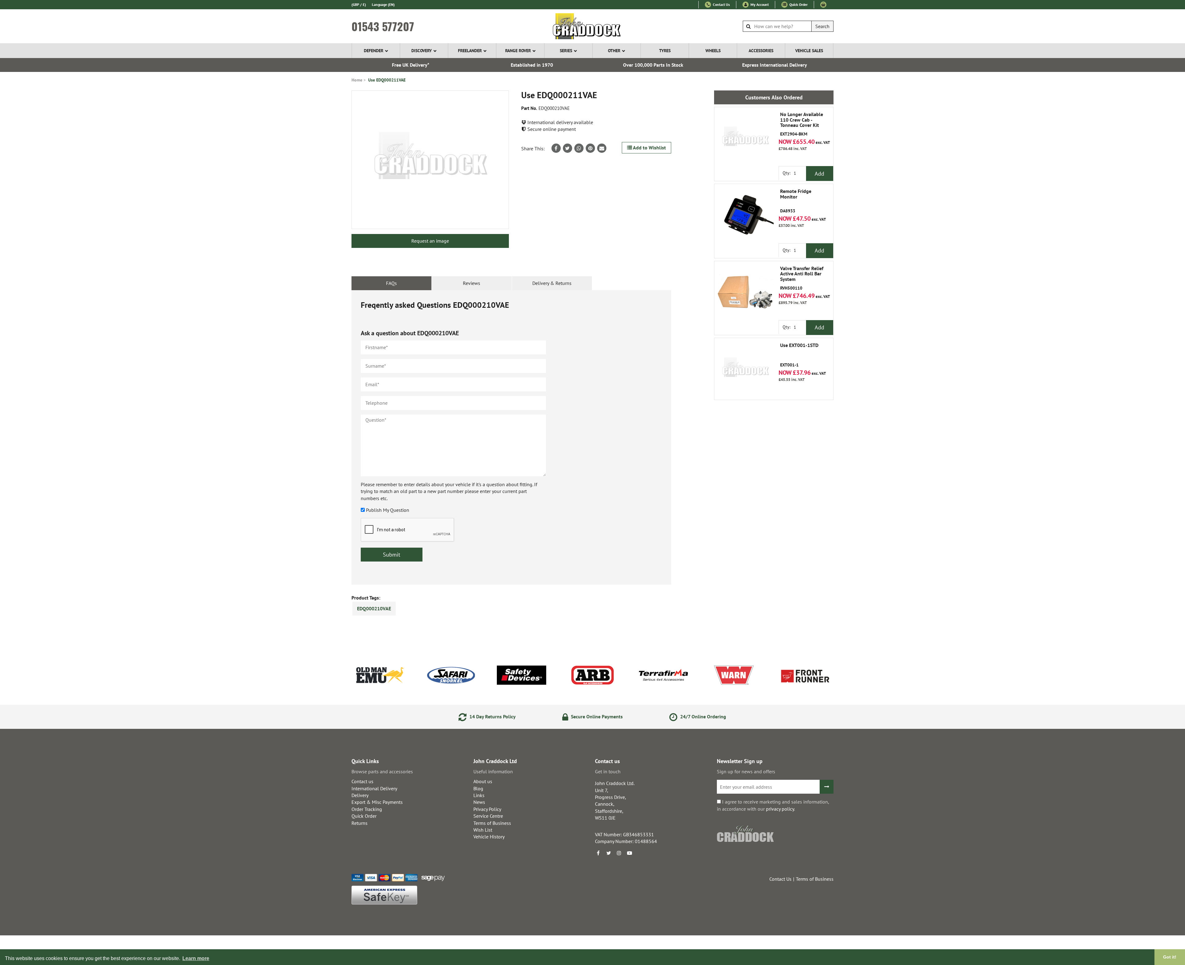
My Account (759, 4)
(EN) (383, 4)
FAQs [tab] (391, 283)
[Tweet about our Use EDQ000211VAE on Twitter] (567, 148)
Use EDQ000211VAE (386, 80)
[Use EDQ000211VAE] (430, 159)
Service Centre (488, 816)
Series (566, 50)
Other (614, 50)
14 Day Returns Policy (492, 716)
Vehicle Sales (809, 50)
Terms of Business (492, 823)
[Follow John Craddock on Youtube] (629, 853)
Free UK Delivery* (410, 65)
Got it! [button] (1169, 957)
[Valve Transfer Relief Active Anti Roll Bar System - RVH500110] (745, 292)
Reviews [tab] (471, 283)
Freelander (470, 50)
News (479, 802)
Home (356, 80)
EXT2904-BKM (801, 124)
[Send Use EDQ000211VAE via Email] (601, 148)
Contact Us (721, 4)
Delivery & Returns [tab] (552, 283)
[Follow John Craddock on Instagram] (619, 853)
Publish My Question (387, 510)
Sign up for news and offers (746, 771)
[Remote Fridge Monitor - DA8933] (745, 214)
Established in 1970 (532, 65)
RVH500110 (801, 278)
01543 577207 (382, 26)
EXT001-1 (799, 355)
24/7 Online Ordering (702, 716)
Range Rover (518, 50)
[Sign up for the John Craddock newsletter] (827, 787)
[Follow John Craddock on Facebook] (598, 853)
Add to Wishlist (649, 147)
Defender (373, 50)
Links (478, 795)
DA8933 (795, 201)
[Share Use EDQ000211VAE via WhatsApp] (579, 148)
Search (822, 26)
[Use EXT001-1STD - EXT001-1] (745, 368)
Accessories (761, 50)
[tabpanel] (511, 437)
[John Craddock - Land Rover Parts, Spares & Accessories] (592, 26)
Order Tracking (366, 809)
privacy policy (780, 809)
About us (482, 781)
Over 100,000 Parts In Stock (653, 65)
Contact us (362, 781)
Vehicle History (489, 836)
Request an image (430, 241)
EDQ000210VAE (374, 608)
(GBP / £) (358, 4)
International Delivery (374, 788)
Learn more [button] (195, 958)
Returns (359, 823)
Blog (478, 788)
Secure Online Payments (596, 716)
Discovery (421, 50)
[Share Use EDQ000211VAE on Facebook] (556, 148)
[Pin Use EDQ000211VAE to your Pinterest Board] (590, 148)
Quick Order (798, 4)
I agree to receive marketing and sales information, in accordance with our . (773, 805)
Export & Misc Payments (377, 802)
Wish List (482, 830)
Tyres (665, 50)
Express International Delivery (774, 65)
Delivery (359, 795)
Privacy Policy (487, 809)
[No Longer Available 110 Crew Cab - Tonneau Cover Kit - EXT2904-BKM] (745, 138)
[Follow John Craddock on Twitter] (608, 853)
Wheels (713, 50)
